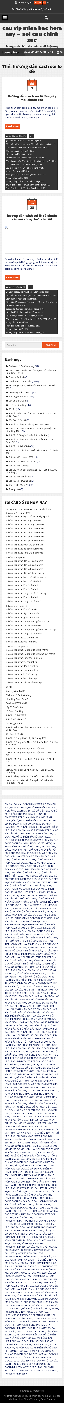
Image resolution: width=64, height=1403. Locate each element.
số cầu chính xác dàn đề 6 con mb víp (25, 532)
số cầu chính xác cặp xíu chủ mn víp (24, 625)
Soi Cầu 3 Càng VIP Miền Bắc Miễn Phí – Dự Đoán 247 (29, 440)
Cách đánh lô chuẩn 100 (38, 147)
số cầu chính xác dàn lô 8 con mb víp (24, 568)
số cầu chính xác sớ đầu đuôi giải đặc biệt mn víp (31, 629)
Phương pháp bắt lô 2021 (17, 178)
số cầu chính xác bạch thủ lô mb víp (24, 581)
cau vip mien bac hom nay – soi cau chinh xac (28, 508)
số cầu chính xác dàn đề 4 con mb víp (25, 528)
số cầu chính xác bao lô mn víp (21, 641)
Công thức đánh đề (14, 319)
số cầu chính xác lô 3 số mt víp (21, 609)
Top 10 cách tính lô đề (15, 188)
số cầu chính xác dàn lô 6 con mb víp (24, 564)
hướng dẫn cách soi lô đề (17, 171)
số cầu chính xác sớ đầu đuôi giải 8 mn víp (27, 621)
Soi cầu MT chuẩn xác (20, 480)
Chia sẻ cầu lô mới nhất (33, 168)
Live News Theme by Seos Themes (37, 1399)
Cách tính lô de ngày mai (31, 164)
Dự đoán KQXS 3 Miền (20, 381)
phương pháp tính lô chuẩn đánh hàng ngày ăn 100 (28, 184)
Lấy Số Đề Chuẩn (17, 400)
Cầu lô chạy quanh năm (16, 315)
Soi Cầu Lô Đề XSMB (17, 136)
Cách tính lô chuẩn (14, 312)
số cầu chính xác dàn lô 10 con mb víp (25, 572)
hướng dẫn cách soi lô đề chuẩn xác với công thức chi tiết (32, 217)
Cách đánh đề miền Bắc (16, 147)
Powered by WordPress (32, 1390)
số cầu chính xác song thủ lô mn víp (24, 633)
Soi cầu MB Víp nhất (19, 465)
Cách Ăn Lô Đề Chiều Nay (21, 366)
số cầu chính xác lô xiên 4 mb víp (22, 597)
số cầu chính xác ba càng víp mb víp (24, 520)
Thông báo (14, 489)
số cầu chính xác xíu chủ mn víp (22, 637)
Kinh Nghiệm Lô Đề (17, 287)
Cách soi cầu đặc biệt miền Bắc (19, 151)
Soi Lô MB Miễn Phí (19, 484)
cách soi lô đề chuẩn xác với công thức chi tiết (25, 309)
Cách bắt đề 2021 (41, 291)
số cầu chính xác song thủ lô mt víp (24, 657)
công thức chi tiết (35, 315)
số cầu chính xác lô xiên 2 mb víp (22, 589)
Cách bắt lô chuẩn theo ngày (18, 295)
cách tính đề (38, 157)
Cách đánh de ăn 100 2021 (44, 295)
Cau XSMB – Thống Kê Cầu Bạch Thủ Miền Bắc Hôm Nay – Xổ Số (31, 371)
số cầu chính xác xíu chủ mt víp (21, 661)
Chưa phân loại (16, 377)
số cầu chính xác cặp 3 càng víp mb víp (25, 524)
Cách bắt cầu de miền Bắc (20, 291)
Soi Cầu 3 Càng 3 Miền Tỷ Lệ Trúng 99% (29, 424)
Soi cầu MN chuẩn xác (20, 476)
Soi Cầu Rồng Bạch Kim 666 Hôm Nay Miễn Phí (29, 776)
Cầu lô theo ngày (13, 168)
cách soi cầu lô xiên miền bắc (18, 157)
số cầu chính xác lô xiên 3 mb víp (22, 585)
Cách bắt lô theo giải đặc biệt (43, 144)
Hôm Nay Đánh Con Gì (20, 392)
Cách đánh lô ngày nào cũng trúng (20, 302)
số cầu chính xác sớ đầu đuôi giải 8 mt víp (27, 649)
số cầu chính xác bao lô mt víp (21, 678)
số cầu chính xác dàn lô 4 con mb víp (24, 560)
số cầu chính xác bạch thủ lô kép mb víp (26, 577)
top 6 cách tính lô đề (36, 188)
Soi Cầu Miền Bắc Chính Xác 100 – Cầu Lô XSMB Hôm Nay (31, 471)
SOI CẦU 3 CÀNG (32, 7)
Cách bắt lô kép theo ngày (17, 144)
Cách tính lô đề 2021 (33, 312)
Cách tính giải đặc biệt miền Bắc (41, 161)
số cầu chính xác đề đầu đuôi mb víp (24, 548)
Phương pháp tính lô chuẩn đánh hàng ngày (24, 181)
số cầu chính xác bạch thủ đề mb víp (24, 544)
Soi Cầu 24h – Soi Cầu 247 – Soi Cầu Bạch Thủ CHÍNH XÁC (31, 414)
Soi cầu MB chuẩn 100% (21, 457)
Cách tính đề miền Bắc (15, 161)
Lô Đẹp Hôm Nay (17, 405)
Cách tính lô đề (12, 164)
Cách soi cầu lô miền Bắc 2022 (19, 154)
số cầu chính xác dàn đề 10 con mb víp (25, 540)
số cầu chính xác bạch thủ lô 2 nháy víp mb (27, 516)
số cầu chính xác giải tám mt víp (22, 669)
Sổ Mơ (12, 409)
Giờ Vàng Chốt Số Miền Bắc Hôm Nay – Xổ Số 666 (30, 386)
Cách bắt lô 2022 (16, 140)
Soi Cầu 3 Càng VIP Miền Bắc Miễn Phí (28, 435)
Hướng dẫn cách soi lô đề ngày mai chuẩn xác (32, 98)
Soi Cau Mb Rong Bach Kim (22, 461)
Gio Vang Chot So (14, 723)
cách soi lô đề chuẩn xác (16, 305)
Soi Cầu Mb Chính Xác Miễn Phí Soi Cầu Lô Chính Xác (32, 451)
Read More (12, 126)
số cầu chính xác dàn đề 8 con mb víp (25, 536)
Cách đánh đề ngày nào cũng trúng (21, 298)
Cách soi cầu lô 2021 (47, 302)
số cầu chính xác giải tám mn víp (22, 617)
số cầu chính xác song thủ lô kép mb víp (26, 593)
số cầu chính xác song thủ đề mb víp (24, 552)
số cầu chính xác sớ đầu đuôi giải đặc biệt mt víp (30, 653)
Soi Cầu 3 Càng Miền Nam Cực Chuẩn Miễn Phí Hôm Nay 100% (31, 429)
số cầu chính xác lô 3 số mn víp (21, 674)
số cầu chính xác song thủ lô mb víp (24, 601)
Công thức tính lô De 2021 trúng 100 (40, 319)
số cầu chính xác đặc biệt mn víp (22, 613)
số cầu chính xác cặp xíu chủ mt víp (24, 682)
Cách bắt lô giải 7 (33, 140)
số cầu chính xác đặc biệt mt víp (22, 665)
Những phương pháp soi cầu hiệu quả (22, 325)
